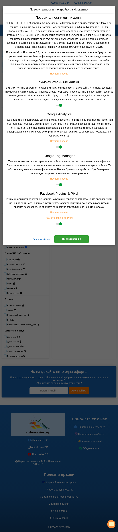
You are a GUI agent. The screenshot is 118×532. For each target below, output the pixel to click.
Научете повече (59, 73)
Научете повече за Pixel (59, 218)
